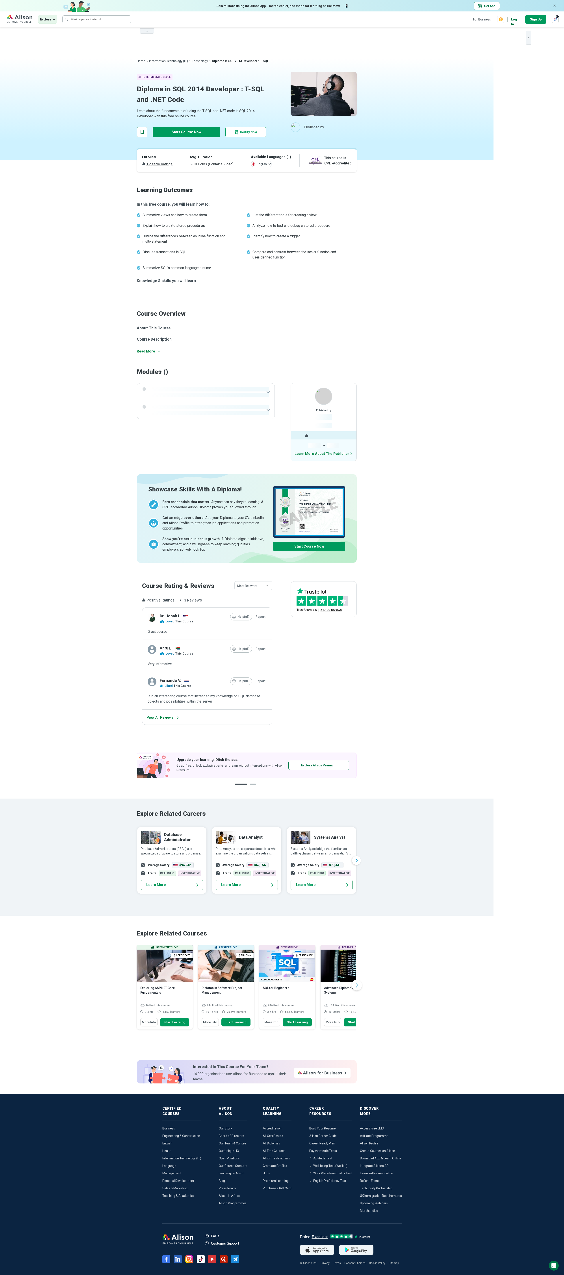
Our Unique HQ (229, 1151)
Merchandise (369, 1210)
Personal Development (178, 1181)
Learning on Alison (231, 1173)
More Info (149, 1022)
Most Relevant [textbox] (247, 586)
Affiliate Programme (374, 1136)
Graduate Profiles (275, 1166)
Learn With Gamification (376, 1173)
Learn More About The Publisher (322, 454)
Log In (514, 20)
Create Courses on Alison (377, 1151)
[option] (247, 765)
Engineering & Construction (181, 1136)
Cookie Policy (377, 1263)
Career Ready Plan (322, 1143)
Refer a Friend (370, 1181)
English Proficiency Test (329, 1181)
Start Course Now (186, 132)
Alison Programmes (233, 1203)
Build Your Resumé (322, 1128)
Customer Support (225, 1243)
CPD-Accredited (337, 163)
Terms (337, 1263)
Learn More (156, 885)
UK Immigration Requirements (381, 1196)
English (167, 1143)
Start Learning (174, 1022)
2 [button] (250, 788)
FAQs (215, 1236)
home (141, 61)
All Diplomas (271, 1143)
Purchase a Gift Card (277, 1188)
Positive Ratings (159, 164)
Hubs (266, 1173)
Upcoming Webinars (374, 1203)
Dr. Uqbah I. (170, 616)
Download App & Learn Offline (380, 1158)
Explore (45, 19)
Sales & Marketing (174, 1188)
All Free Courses (274, 1151)
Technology (200, 61)
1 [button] (239, 788)
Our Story (225, 1128)
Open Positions (229, 1158)
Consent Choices (354, 1263)
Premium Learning (276, 1181)
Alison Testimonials (276, 1158)
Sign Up (536, 19)
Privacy (325, 1263)
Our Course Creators (233, 1166)
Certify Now (248, 132)
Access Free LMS (372, 1128)
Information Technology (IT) (168, 61)
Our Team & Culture (232, 1143)
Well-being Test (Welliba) (330, 1166)
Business (168, 1128)
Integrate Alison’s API (374, 1166)
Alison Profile (369, 1143)
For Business (482, 19)
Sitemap (394, 1263)
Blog (222, 1181)
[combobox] (253, 585)
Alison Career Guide (323, 1136)
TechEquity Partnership (376, 1188)
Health (166, 1151)
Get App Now (305, 765)
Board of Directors (231, 1136)
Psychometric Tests (323, 1151)
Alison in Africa (229, 1196)
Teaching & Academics (178, 1196)
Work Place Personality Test (332, 1173)
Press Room (227, 1188)
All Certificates (273, 1136)
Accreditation (272, 1128)
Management (171, 1173)
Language (169, 1166)
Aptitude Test (322, 1158)
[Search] (66, 19)
